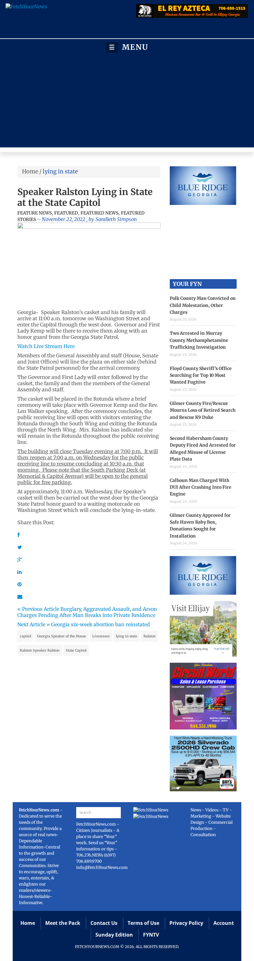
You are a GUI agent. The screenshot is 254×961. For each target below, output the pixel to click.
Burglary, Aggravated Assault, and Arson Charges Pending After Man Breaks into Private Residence (87, 612)
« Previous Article (38, 609)
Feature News (34, 213)
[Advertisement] (127, 100)
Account (223, 923)
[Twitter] (19, 547)
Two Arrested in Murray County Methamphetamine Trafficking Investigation (199, 340)
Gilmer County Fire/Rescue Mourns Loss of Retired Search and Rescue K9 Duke (202, 410)
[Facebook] (18, 535)
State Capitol (76, 650)
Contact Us (103, 923)
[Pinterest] (19, 584)
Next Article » (33, 624)
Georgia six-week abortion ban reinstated (100, 624)
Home (30, 171)
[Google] (19, 559)
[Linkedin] (19, 572)
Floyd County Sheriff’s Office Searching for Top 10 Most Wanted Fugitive (201, 375)
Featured (66, 213)
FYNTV (151, 934)
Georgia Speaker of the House (61, 636)
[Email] (19, 596)
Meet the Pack (62, 923)
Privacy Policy (186, 923)
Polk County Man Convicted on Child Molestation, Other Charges (203, 305)
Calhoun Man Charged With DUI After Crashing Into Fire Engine (200, 487)
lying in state (126, 636)
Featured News (99, 213)
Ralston (149, 636)
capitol (25, 636)
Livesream (101, 636)
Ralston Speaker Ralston (39, 650)
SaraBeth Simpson (116, 219)
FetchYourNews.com (96, 824)
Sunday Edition (114, 934)
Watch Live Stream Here (46, 346)
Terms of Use (143, 923)
